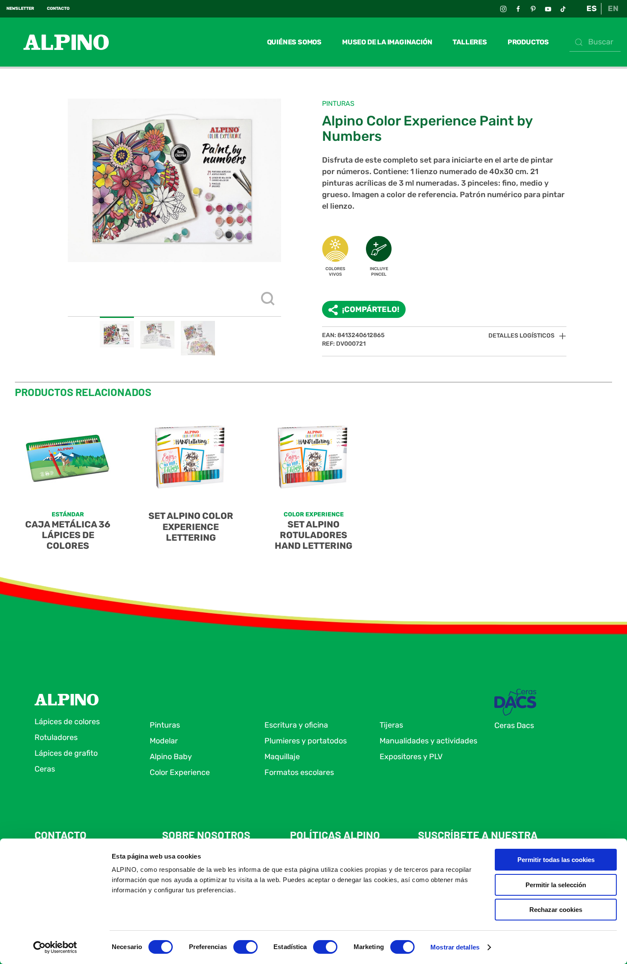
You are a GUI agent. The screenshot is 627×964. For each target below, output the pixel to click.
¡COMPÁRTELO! (370, 309)
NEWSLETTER (20, 8)
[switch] (245, 947)
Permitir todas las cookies (556, 859)
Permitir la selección (555, 884)
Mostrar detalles (454, 947)
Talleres (470, 42)
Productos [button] (528, 42)
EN (613, 8)
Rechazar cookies (555, 909)
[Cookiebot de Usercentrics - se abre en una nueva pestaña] (55, 947)
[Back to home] (57, 42)
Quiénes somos (294, 42)
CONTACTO (58, 8)
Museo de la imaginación (387, 42)
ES (591, 8)
